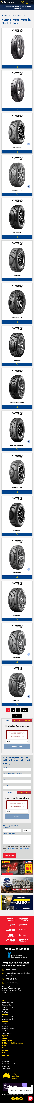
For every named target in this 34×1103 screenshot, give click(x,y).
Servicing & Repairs (8, 1029)
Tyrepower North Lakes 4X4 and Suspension (18, 7)
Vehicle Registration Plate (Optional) (10, 827)
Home (5, 15)
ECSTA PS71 (17, 658)
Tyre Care (5, 1010)
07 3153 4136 (11, 979)
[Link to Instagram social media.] (17, 1098)
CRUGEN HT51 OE (17, 317)
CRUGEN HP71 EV (17, 190)
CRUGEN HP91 (17, 232)
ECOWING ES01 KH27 (17, 445)
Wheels (5, 1014)
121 (17, 62)
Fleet (4, 1045)
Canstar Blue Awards (8, 1064)
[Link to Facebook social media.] (13, 1098)
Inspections (5, 1026)
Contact (5, 1038)
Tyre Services (6, 1031)
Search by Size (7, 1005)
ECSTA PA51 (17, 615)
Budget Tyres (6, 1066)
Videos (4, 1053)
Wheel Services (7, 1033)
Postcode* (6, 785)
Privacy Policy (12, 848)
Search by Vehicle (7, 1003)
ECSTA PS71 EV (17, 700)
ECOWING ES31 (17, 488)
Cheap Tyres (6, 1069)
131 (17, 105)
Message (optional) (9, 834)
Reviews (5, 1055)
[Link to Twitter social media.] (21, 1098)
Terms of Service (24, 848)
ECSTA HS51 (17, 530)
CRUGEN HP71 (17, 147)
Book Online (7, 1041)
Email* (5, 779)
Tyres (4, 1000)
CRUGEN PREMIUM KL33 (17, 402)
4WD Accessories (7, 1024)
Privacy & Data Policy (12, 1094)
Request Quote (9, 855)
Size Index (5, 1062)
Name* (5, 767)
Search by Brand (7, 1007)
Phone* (13, 773)
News (4, 1048)
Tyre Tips (5, 1012)
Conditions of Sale (24, 1094)
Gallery (5, 1050)
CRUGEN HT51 (17, 275)
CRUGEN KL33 (17, 360)
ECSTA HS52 (17, 573)
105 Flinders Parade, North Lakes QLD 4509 (18, 974)
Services (5, 1022)
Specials (5, 1036)
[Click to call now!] (22, 2)
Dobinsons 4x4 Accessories (12, 1043)
